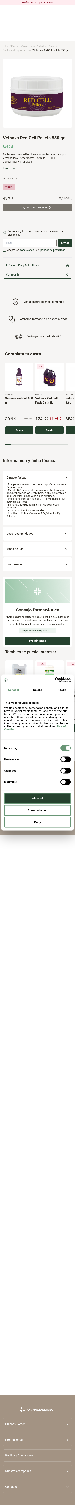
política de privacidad (52, 250)
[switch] (65, 759)
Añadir (19, 430)
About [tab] (62, 689)
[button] (37, 1440)
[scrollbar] (36, 445)
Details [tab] (37, 689)
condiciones (27, 250)
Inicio (6, 46)
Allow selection (38, 810)
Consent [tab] (13, 689)
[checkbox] (4, 250)
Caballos (42, 46)
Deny (37, 822)
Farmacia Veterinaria (23, 46)
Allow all (37, 798)
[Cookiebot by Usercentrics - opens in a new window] (55, 679)
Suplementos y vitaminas (17, 50)
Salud (52, 46)
